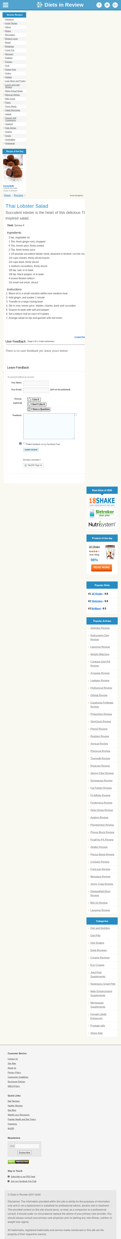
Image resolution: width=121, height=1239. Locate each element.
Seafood (9, 124)
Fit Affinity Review (100, 795)
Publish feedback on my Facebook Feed (43, 444)
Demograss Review (101, 780)
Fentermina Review (101, 802)
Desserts (9, 54)
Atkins (8, 27)
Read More (102, 567)
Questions (12, 1124)
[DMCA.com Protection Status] (18, 1163)
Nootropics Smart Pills (102, 984)
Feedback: (17, 415)
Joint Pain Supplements (97, 974)
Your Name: (16, 382)
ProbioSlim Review (101, 714)
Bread (8, 42)
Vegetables (10, 139)
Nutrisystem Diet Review (99, 637)
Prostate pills (97, 1025)
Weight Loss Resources (18, 1115)
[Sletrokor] (102, 513)
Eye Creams (97, 965)
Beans (8, 31)
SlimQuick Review (100, 721)
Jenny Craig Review (101, 884)
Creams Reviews (100, 957)
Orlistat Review (98, 695)
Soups (8, 135)
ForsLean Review (100, 869)
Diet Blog (12, 1110)
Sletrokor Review (100, 628)
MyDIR (11, 1128)
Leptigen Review (99, 680)
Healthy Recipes (15, 1106)
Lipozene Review (100, 647)
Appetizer (9, 19)
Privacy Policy (14, 1072)
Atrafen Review (99, 847)
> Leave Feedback (82, 337)
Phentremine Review (102, 825)
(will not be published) (60, 389)
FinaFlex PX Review (102, 839)
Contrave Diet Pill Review (100, 663)
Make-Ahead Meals (14, 91)
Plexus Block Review (102, 832)
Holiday (8, 77)
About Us (12, 1068)
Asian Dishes (11, 23)
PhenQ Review (98, 729)
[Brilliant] (102, 524)
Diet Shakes (97, 943)
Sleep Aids (96, 1033)
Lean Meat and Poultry (15, 81)
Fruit (7, 65)
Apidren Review (99, 817)
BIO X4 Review (99, 903)
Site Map (12, 1063)
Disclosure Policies (16, 1081)
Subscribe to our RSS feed (23, 1176)
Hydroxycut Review (101, 688)
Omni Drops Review (101, 810)
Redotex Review (99, 736)
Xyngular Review (100, 673)
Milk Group (10, 99)
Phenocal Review (100, 751)
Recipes (18, 195)
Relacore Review (100, 766)
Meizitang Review (100, 876)
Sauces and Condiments (10, 119)
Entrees (8, 62)
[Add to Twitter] (107, 5)
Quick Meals (11, 106)
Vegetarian (10, 143)
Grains (8, 73)
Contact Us (13, 1059)
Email (12, 1146)
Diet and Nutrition (100, 928)
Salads (8, 114)
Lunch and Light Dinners (12, 86)
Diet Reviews (14, 1101)
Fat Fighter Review (101, 788)
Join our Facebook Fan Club (23, 1181)
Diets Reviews (98, 950)
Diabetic (9, 58)
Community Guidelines (18, 1077)
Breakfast (9, 46)
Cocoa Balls (8, 186)
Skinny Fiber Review (102, 773)
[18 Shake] (102, 502)
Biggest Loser (11, 39)
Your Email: (16, 389)
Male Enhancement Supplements (101, 993)
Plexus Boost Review (102, 854)
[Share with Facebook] (99, 5)
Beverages (10, 35)
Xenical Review (99, 743)
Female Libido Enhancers (98, 1016)
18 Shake (94, 546)
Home (7, 195)
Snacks (8, 132)
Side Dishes (10, 128)
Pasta (8, 102)
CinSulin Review (99, 862)
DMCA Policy (14, 1086)
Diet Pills (95, 935)
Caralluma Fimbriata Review (101, 704)
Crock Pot (9, 50)
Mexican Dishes (12, 95)
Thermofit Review (100, 758)
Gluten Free (10, 69)
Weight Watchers (99, 654)
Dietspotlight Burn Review (100, 893)
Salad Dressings (12, 110)
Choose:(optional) (17, 401)
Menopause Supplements (97, 1004)
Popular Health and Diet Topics (22, 1119)
